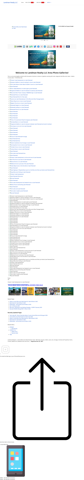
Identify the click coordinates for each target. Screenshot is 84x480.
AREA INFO (40, 2)
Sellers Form (14, 331)
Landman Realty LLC (11, 2)
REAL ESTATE (29, 2)
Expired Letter (15, 333)
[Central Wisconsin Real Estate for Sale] (20, 33)
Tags (11, 334)
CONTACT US (13, 330)
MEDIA (48, 2)
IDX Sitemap (14, 328)
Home (22, 2)
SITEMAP (12, 327)
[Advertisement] (42, 14)
